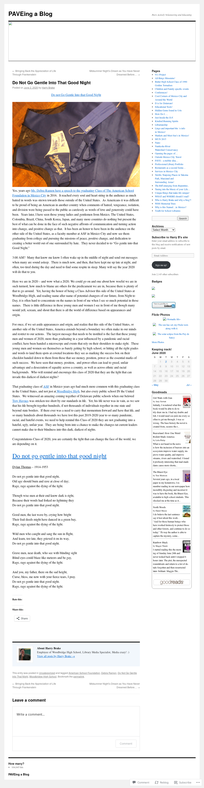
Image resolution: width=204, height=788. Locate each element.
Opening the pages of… (166, 153)
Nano (157, 142)
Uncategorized (47, 673)
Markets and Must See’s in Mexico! (172, 135)
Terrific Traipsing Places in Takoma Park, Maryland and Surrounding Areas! (171, 178)
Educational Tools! (164, 106)
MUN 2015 (160, 139)
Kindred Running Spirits (166, 121)
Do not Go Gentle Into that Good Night (76, 95)
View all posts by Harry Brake (56, 656)
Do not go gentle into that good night (59, 455)
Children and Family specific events (172, 88)
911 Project (160, 74)
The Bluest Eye (160, 471)
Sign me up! (161, 265)
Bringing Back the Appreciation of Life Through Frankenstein (34, 72)
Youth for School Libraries (167, 210)
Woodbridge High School (43, 676)
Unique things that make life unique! (172, 192)
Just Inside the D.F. (164, 117)
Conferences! (161, 92)
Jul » (189, 384)
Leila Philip (160, 440)
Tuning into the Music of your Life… (172, 189)
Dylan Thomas (21, 467)
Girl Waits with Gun (162, 397)
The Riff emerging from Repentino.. (172, 185)
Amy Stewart (161, 401)
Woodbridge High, (68, 391)
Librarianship (161, 124)
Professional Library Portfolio (169, 164)
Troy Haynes (20, 401)
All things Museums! (165, 78)
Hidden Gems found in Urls (168, 110)
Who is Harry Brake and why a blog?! (173, 199)
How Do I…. (161, 113)
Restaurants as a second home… (170, 167)
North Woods (159, 507)
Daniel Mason (161, 510)
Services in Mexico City (166, 171)
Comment (126, 743)
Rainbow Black (160, 542)
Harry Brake (48, 87)
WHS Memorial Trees (165, 203)
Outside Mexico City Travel (168, 156)
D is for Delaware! (164, 103)
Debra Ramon (109, 673)
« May (155, 384)
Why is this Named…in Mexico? (170, 207)
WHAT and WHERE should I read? (172, 196)
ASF (46, 386)
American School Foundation (84, 673)
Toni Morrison (161, 475)
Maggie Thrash (162, 546)
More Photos (158, 342)
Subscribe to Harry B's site (170, 237)
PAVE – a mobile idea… (166, 160)
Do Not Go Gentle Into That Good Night (51, 82)
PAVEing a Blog (30, 13)
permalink (78, 676)
